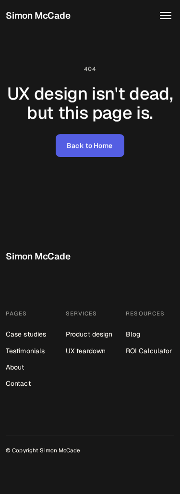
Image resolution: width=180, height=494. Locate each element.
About (15, 367)
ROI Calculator (149, 351)
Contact (18, 383)
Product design (89, 334)
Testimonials (25, 351)
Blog (133, 334)
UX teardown (86, 351)
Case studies (26, 334)
